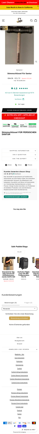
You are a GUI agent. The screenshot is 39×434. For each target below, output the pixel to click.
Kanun (19, 414)
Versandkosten (21, 80)
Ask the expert (19, 158)
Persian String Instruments (19, 392)
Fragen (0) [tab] (28, 302)
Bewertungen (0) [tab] (11, 302)
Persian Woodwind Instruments (19, 399)
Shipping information (19, 150)
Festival (19, 410)
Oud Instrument (19, 358)
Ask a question (19, 154)
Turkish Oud (19, 407)
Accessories (19, 365)
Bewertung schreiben (19, 318)
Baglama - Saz (19, 354)
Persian (19, 389)
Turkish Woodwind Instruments (19, 379)
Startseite (19, 70)
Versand (19, 344)
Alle (19, 252)
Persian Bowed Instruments (19, 396)
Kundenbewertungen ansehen (16, 197)
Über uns (19, 337)
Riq (19, 417)
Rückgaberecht (19, 340)
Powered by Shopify (19, 432)
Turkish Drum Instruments (19, 382)
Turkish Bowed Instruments (19, 375)
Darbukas (19, 361)
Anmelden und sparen (19, 349)
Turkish (19, 368)
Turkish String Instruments (19, 372)
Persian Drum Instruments (19, 403)
